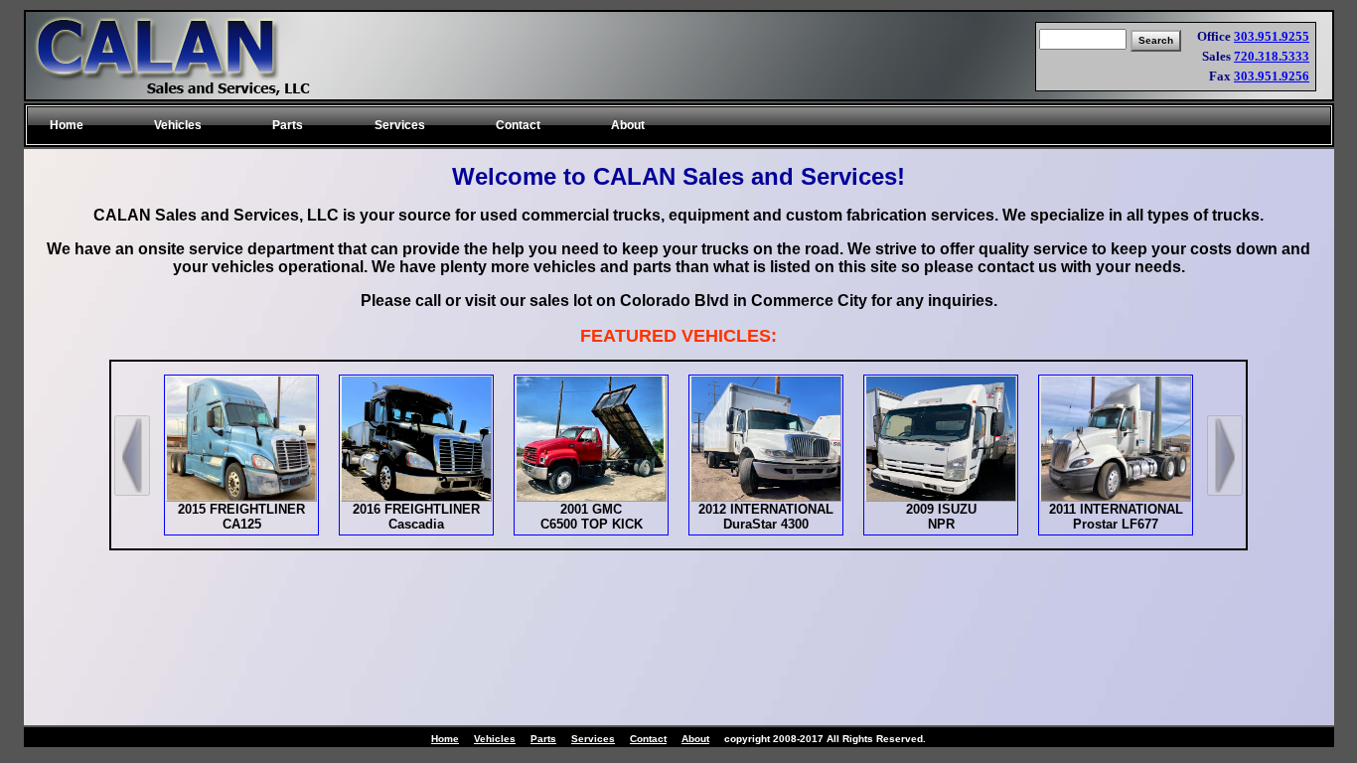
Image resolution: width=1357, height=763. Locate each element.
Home (445, 738)
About (695, 738)
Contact (648, 738)
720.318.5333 (1271, 56)
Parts (543, 738)
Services (593, 738)
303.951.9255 (1271, 36)
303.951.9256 (1271, 76)
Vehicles (495, 738)
